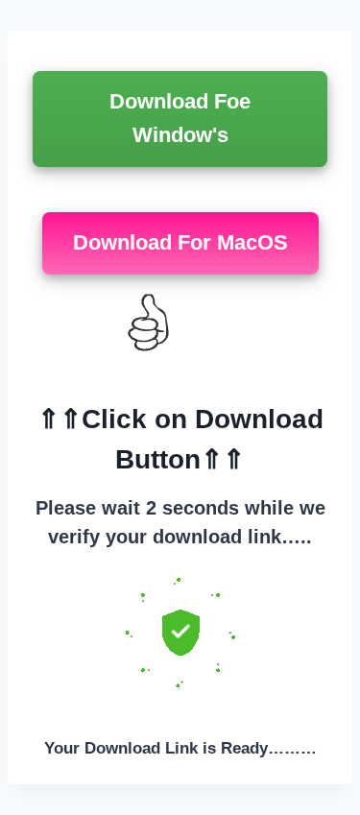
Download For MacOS (180, 242)
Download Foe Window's (180, 118)
